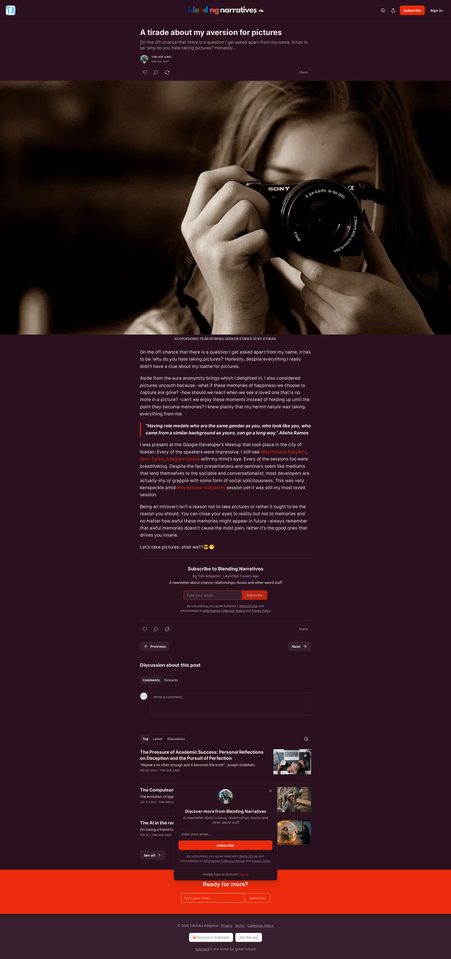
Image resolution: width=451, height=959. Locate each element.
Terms (240, 925)
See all (149, 855)
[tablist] (160, 680)
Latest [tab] (158, 739)
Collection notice (260, 925)
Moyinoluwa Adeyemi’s (201, 487)
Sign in (436, 10)
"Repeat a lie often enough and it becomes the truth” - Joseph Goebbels (197, 764)
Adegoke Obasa (183, 459)
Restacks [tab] (171, 680)
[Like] (144, 72)
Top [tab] (145, 739)
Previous (158, 646)
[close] (270, 791)
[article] (225, 764)
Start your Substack (213, 937)
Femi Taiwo (152, 459)
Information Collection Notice (224, 861)
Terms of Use (248, 856)
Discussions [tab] (176, 739)
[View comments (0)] (156, 72)
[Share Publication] (393, 10)
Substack (202, 949)
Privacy (226, 925)
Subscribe (412, 10)
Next (296, 646)
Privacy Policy (261, 861)
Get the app (248, 937)
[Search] (383, 10)
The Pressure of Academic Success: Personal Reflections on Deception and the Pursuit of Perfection (202, 755)
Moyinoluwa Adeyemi (283, 452)
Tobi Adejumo (161, 56)
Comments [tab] (151, 680)
